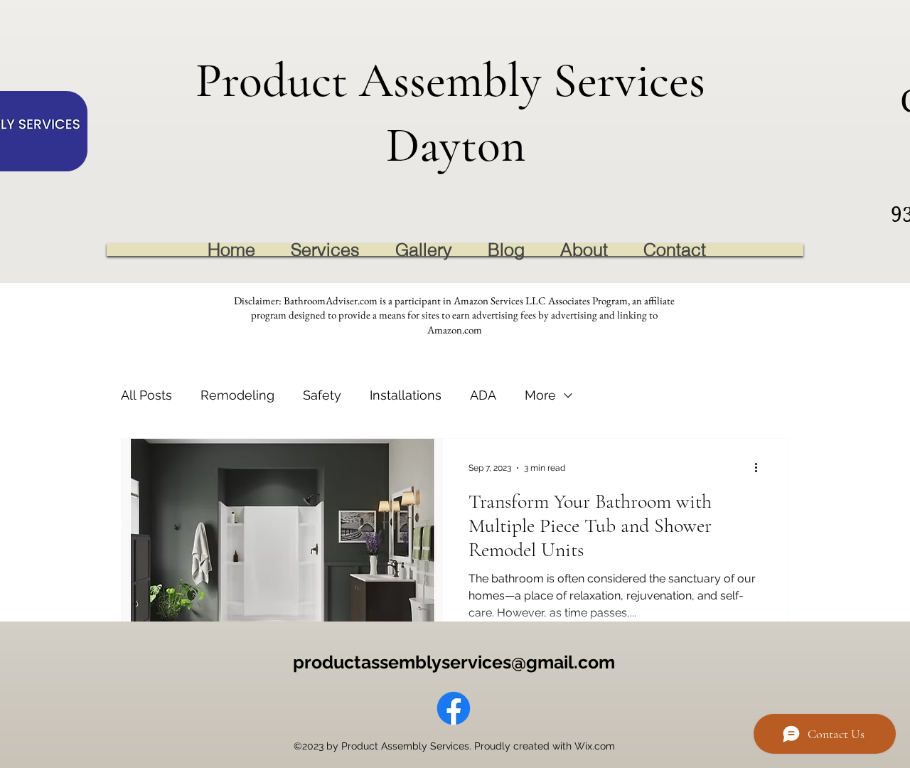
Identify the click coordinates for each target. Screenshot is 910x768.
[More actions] (760, 467)
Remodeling (237, 395)
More (540, 395)
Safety (322, 395)
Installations (405, 395)
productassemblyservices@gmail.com (454, 662)
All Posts (146, 395)
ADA (483, 395)
